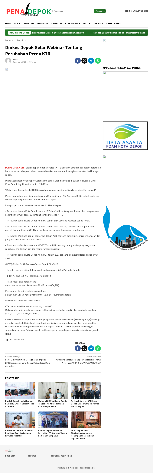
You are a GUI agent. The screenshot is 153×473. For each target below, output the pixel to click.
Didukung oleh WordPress (68, 468)
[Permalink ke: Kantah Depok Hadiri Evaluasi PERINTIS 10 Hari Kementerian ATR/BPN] (20, 390)
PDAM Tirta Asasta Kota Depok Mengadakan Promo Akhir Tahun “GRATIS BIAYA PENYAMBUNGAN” (78, 359)
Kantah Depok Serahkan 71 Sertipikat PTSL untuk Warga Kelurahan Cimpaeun (52, 433)
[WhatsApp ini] (98, 61)
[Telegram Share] (91, 61)
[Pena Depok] (28, 10)
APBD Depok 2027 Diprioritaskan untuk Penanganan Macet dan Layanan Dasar (82, 434)
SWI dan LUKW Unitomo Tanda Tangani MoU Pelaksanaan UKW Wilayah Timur (52, 404)
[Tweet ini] (84, 61)
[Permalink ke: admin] (8, 60)
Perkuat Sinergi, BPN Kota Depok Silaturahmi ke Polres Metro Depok (85, 404)
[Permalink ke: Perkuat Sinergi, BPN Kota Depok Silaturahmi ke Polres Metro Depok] (86, 390)
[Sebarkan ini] (78, 61)
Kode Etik (10, 456)
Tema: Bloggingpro (87, 468)
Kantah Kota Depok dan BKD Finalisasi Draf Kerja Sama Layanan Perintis (19, 433)
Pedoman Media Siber (61, 456)
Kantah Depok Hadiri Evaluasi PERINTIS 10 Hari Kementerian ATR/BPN (39, 32)
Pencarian (100, 11)
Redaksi (32, 456)
